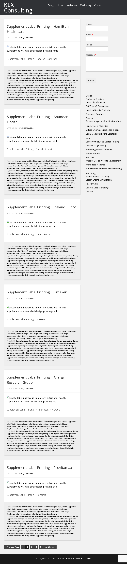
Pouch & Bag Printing (96, 145)
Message (91, 55)
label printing (50, 85)
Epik (53, 559)
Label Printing (43, 73)
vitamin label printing (67, 97)
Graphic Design (22, 73)
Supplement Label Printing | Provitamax (39, 467)
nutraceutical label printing (16, 88)
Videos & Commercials (96, 130)
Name (90, 24)
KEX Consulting (18, 7)
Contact (89, 191)
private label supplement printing (41, 95)
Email (89, 34)
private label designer (66, 92)
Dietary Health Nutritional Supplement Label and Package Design (38, 71)
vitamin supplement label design (18, 100)
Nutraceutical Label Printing (16, 76)
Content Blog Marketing (97, 187)
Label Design (33, 73)
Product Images (93, 121)
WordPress (80, 559)
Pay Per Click (92, 183)
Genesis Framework (66, 559)
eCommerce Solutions (96, 168)
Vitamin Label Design (33, 78)
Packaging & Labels (95, 99)
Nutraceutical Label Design (58, 73)
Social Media (91, 133)
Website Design (93, 160)
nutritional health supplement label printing (59, 90)
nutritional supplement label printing (45, 92)
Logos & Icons (112, 130)
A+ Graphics (106, 121)
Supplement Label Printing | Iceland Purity (41, 207)
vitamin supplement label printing (42, 100)
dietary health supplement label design (29, 80)
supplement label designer (16, 97)
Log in (88, 559)
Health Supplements (95, 102)
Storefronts (117, 121)
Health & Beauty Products (98, 110)
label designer (40, 85)
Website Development (110, 160)
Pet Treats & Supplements (98, 106)
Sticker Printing (93, 153)
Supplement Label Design (60, 76)
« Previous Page (12, 547)
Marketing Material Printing (99, 149)
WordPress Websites (95, 164)
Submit (91, 80)
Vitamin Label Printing (49, 78)
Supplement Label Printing (16, 78)
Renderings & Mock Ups (97, 126)
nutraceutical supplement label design (40, 88)
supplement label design (62, 95)
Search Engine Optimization (99, 179)
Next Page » (50, 547)
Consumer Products (95, 114)
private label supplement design (18, 95)
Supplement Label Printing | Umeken (37, 292)
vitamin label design (52, 97)
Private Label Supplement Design (38, 76)
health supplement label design (60, 83)
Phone (89, 44)
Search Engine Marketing (97, 176)
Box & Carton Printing (109, 141)
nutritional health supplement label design (28, 90)
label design (30, 85)
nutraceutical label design (64, 85)
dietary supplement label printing (36, 83)
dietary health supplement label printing (58, 80)
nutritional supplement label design (19, 92)
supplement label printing (35, 97)
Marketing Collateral (107, 133)
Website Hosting (114, 168)
